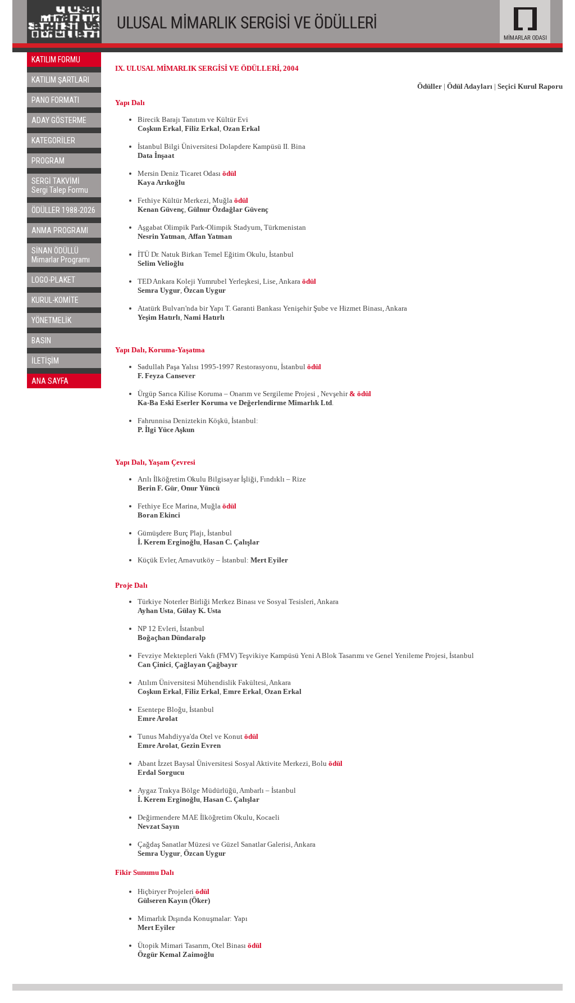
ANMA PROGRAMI (59, 230)
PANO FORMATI (55, 100)
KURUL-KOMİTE (55, 300)
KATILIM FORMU (55, 59)
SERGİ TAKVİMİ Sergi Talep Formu (59, 185)
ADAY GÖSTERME (58, 120)
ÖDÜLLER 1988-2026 (63, 210)
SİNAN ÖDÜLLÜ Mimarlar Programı (60, 255)
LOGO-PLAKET (53, 279)
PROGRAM (48, 160)
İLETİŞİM (45, 360)
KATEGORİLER (53, 140)
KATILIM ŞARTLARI (60, 79)
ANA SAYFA (50, 380)
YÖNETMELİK (51, 320)
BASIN (41, 340)
